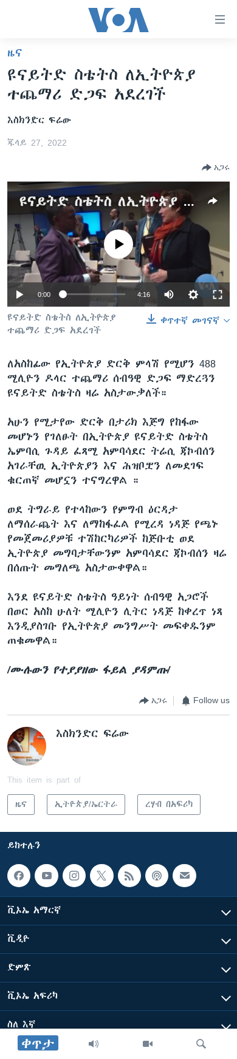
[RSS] (129, 875)
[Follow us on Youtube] (46, 875)
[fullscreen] (217, 294)
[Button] (216, 167)
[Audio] (93, 1044)
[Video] (147, 1044)
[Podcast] (156, 875)
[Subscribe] (184, 875)
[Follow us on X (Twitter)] (101, 875)
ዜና (14, 53)
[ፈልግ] (201, 1044)
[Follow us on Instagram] (74, 875)
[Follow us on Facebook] (18, 875)
